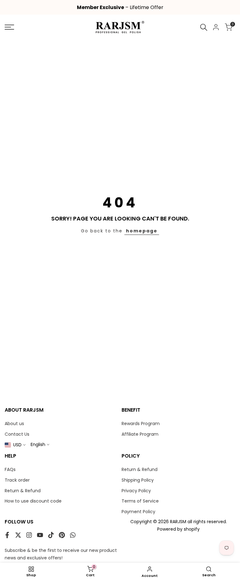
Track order (17, 480)
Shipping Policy (138, 480)
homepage (142, 231)
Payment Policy (138, 511)
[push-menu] (9, 27)
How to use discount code (33, 501)
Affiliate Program (140, 434)
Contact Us (17, 434)
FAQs (10, 469)
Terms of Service (140, 501)
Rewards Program (141, 423)
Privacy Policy (136, 491)
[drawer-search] (203, 27)
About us (14, 423)
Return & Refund (23, 491)
